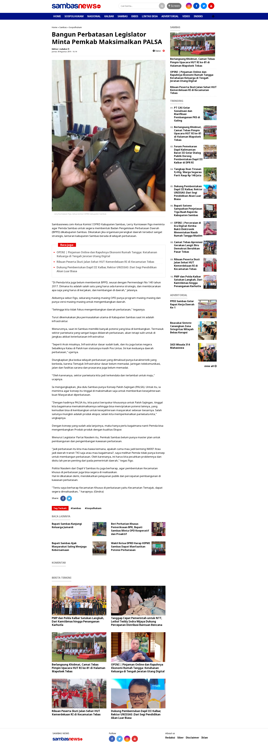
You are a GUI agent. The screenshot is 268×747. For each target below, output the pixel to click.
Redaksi (170, 737)
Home (54, 27)
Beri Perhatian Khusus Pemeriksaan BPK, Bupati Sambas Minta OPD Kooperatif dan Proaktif (130, 529)
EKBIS (134, 16)
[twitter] (204, 6)
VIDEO (186, 16)
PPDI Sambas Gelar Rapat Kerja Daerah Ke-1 (182, 304)
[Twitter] (69, 498)
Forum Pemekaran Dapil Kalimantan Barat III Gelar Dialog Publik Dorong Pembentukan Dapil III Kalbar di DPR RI (188, 154)
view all (209, 366)
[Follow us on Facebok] (112, 739)
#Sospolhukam (93, 508)
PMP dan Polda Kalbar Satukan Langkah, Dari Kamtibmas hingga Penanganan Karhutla (78, 621)
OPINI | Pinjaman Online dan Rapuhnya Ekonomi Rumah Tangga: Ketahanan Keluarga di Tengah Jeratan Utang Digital (138, 668)
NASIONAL (94, 16)
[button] (213, 15)
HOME (57, 16)
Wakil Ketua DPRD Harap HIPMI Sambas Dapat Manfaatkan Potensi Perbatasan (130, 546)
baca (158, 50)
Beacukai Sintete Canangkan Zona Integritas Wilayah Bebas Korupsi (182, 327)
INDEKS (198, 16)
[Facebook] (63, 498)
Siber (180, 737)
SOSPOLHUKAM (74, 16)
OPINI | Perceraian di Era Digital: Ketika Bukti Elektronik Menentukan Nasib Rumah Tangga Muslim (188, 229)
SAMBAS (123, 16)
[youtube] (211, 6)
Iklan (204, 737)
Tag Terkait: (60, 508)
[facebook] (196, 6)
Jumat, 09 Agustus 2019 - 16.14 (64, 51)
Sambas (63, 27)
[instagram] (189, 6)
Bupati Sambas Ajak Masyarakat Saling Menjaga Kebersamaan (69, 546)
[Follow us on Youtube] (135, 739)
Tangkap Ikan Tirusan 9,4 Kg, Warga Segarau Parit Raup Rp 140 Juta (188, 172)
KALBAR (109, 16)
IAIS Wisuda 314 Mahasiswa (180, 346)
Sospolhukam (75, 27)
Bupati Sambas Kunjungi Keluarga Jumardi (67, 525)
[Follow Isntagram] (127, 739)
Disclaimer (192, 737)
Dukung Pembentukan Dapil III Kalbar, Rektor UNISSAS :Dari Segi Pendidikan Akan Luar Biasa (136, 714)
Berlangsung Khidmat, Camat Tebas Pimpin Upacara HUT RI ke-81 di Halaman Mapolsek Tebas (78, 668)
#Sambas (76, 508)
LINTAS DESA (150, 16)
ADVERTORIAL (170, 16)
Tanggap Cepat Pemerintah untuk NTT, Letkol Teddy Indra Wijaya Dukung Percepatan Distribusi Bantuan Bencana (136, 621)
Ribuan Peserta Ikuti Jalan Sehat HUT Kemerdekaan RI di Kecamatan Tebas (105, 262)
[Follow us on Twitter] (119, 739)
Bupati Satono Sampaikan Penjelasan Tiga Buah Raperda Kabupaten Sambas (188, 210)
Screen (175, 6)
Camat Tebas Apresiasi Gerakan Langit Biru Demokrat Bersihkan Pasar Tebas (188, 246)
